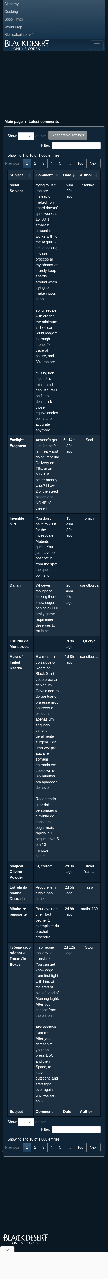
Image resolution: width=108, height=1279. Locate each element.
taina (89, 887)
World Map (13, 27)
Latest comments (44, 121)
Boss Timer (13, 19)
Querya (89, 641)
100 (80, 163)
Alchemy (11, 4)
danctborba (89, 585)
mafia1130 (89, 909)
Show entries (26, 136)
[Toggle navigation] (97, 45)
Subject (16, 175)
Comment (44, 175)
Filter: (45, 145)
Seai (89, 440)
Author (86, 175)
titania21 (89, 185)
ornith (89, 518)
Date (67, 175)
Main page (14, 121)
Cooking (11, 11)
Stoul (89, 947)
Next (93, 163)
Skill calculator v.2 (19, 34)
